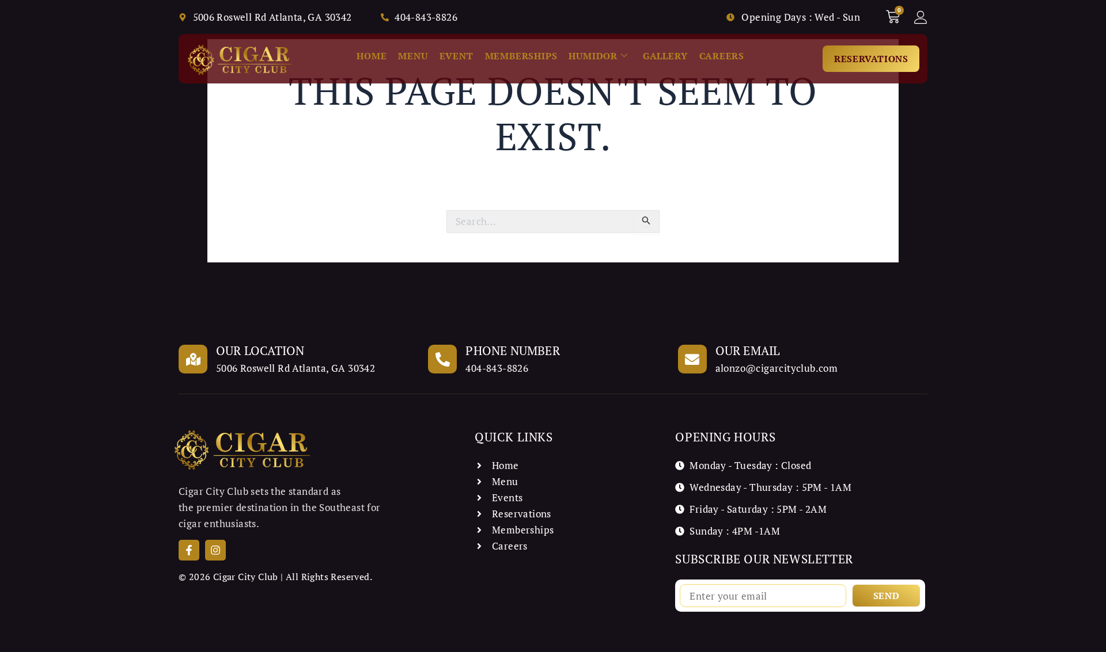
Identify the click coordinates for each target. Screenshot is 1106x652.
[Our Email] (692, 359)
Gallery (665, 55)
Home (372, 55)
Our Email (748, 350)
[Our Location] (193, 359)
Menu (412, 55)
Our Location (260, 350)
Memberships (521, 55)
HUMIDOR (593, 55)
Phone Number (512, 350)
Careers (722, 55)
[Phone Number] (442, 359)
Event (457, 55)
